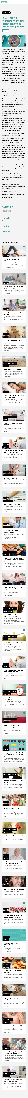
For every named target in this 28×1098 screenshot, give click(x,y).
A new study (5, 49)
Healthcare (5, 229)
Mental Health (6, 12)
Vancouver (5, 221)
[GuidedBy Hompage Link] (5, 2)
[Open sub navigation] (26, 2)
